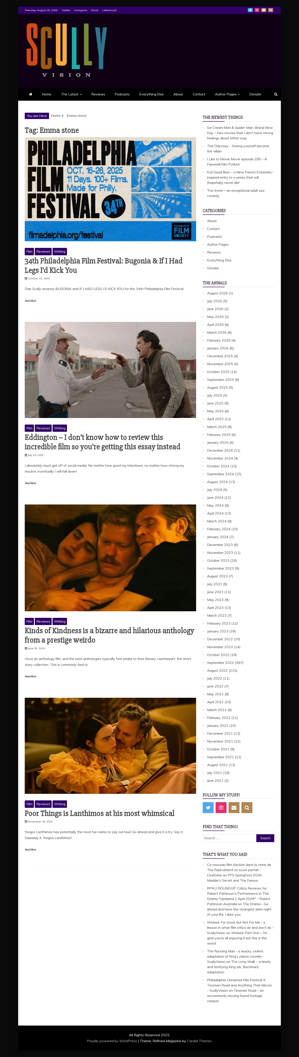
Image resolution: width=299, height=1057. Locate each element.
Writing (59, 251)
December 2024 (220, 450)
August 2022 (217, 670)
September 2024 (220, 474)
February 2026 (218, 340)
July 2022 (214, 678)
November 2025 (220, 364)
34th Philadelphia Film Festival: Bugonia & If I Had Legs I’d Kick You (104, 265)
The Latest (70, 94)
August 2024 (217, 482)
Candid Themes (199, 1041)
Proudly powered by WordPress (112, 1041)
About (178, 94)
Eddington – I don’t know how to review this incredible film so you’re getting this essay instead (102, 442)
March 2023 (217, 615)
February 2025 (218, 434)
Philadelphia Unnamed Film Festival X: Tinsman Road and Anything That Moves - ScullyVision (239, 985)
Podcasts (122, 94)
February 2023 (218, 623)
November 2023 (220, 552)
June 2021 (215, 780)
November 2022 (220, 647)
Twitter (66, 10)
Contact (199, 94)
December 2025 (220, 356)
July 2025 (214, 395)
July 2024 (214, 489)
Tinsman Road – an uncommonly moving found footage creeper (235, 995)
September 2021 (220, 757)
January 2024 (218, 537)
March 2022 (217, 710)
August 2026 (217, 293)
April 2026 (215, 324)
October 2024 (218, 466)
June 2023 (215, 592)
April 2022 (215, 702)
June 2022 (215, 686)
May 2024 (215, 505)
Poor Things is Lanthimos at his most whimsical (99, 813)
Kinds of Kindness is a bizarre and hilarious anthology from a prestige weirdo (109, 635)
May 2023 (215, 600)
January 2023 (218, 631)
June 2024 (215, 497)
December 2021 (220, 733)
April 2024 (215, 513)
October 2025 (218, 372)
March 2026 (217, 332)
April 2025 (215, 419)
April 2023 (215, 607)
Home (46, 94)
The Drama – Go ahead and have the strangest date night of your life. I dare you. (239, 909)
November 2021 (220, 741)
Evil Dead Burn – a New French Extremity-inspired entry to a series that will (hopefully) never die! (240, 177)
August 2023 (217, 576)
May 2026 (215, 316)
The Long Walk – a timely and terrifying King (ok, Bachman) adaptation (239, 966)
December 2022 (220, 639)
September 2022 (220, 662)
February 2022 (218, 717)
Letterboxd (109, 10)
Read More (30, 300)
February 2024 (218, 529)
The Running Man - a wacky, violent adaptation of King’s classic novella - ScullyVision (235, 956)
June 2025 (215, 403)
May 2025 (215, 411)
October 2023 (218, 560)
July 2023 (214, 584)
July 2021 (214, 772)
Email (94, 10)
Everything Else (151, 94)
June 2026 (215, 309)
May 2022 (215, 694)
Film (29, 251)
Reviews (98, 94)
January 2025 (218, 442)
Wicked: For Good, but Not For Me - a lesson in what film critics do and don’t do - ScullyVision (240, 927)
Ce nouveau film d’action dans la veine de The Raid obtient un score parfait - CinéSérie (239, 869)
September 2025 (220, 379)
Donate (255, 94)
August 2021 (217, 765)
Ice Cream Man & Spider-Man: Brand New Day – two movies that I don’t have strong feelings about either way (240, 132)
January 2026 (218, 348)
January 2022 (218, 725)
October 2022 (218, 655)
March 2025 (217, 427)
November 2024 (220, 458)
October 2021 (218, 749)
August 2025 (217, 387)
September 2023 (220, 568)
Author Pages (226, 94)
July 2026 (214, 301)
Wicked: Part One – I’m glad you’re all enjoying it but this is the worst (237, 938)
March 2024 (217, 521)
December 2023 (220, 544)
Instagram (80, 10)
